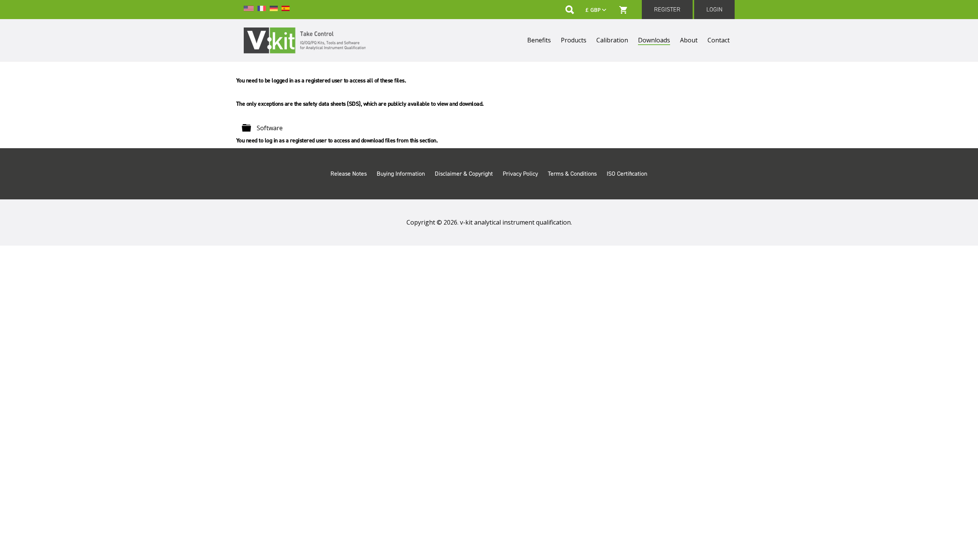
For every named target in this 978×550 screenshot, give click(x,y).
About (689, 40)
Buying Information (401, 174)
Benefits (539, 40)
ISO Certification (627, 174)
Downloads (654, 40)
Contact (719, 40)
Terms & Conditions (572, 174)
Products (573, 40)
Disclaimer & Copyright (464, 174)
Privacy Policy (520, 174)
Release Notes (348, 174)
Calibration (612, 40)
